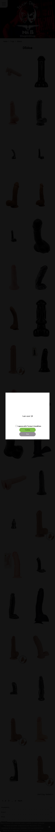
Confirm (27, 430)
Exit (27, 434)
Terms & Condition (34, 426)
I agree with (22, 426)
